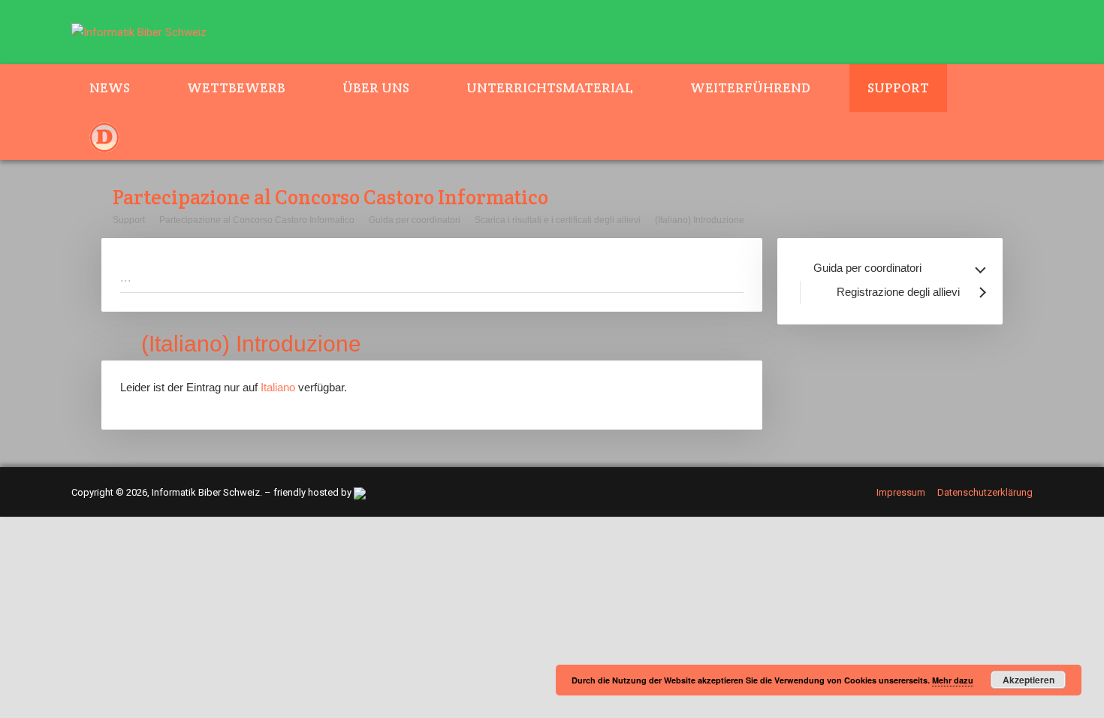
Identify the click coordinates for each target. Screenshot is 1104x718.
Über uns (375, 87)
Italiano (278, 387)
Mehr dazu (952, 680)
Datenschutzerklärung (985, 492)
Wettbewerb (236, 87)
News (109, 87)
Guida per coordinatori (414, 220)
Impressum (900, 492)
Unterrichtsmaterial (549, 87)
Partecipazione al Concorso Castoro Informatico (256, 220)
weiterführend (750, 87)
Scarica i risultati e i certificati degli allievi (558, 220)
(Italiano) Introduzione (699, 220)
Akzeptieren (1028, 679)
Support (898, 87)
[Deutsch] (113, 136)
